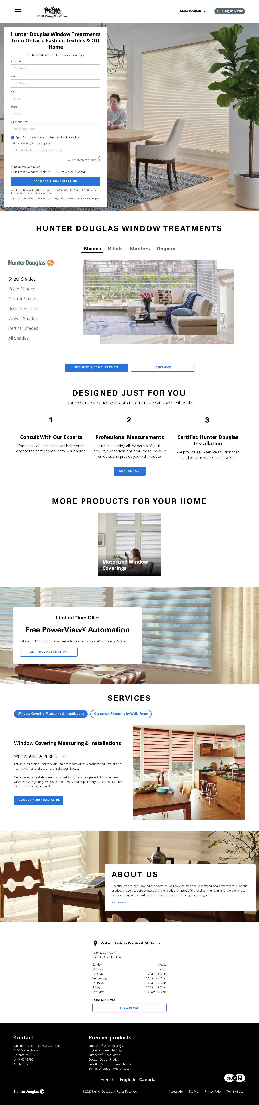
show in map (129, 1008)
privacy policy (44, 192)
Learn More (163, 367)
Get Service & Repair (72, 172)
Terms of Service (86, 198)
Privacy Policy (67, 198)
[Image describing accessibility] (234, 1078)
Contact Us (129, 471)
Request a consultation (39, 800)
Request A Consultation (96, 367)
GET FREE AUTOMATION (49, 652)
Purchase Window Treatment (33, 172)
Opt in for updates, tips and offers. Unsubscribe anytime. (47, 137)
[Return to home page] (83, 11)
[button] (18, 11)
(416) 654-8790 (103, 1000)
